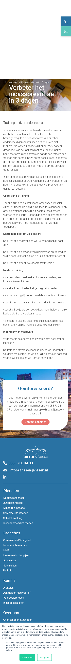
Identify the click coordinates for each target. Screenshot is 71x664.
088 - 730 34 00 (21, 463)
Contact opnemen (35, 422)
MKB (6, 550)
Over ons (11, 612)
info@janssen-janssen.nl (28, 470)
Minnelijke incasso (14, 507)
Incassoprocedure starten (18, 523)
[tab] (66, 21)
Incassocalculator (13, 602)
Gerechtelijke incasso (15, 513)
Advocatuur (9, 560)
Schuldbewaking (12, 518)
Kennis (9, 580)
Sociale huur (10, 565)
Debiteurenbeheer (13, 497)
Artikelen (8, 587)
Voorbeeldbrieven (13, 597)
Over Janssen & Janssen (17, 619)
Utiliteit (7, 570)
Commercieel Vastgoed (17, 540)
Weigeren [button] (44, 657)
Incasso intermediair (15, 545)
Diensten (11, 490)
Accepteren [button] (27, 657)
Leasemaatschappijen (16, 555)
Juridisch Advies (13, 502)
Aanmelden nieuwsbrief (17, 592)
